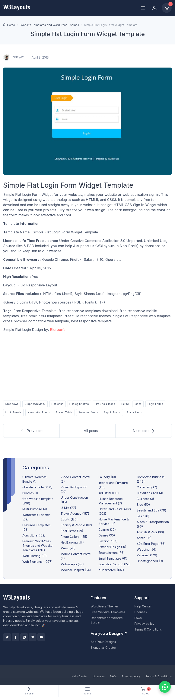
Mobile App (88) (72, 564)
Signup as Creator (103, 647)
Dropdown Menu (35, 403)
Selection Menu (88, 412)
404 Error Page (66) (151, 543)
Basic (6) (143, 516)
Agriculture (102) (33, 535)
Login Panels (13, 412)
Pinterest (32, 637)
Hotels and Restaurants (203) (115, 511)
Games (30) (107, 535)
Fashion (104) (108, 541)
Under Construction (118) (74, 500)
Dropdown (12, 403)
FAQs (138, 618)
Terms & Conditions (148, 629)
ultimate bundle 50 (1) (37, 487)
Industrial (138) (109, 493)
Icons (138, 403)
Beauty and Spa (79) (151, 510)
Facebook (15, 637)
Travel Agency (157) (75, 513)
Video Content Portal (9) (75, 479)
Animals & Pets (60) (150, 532)
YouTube (41, 637)
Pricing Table (64, 412)
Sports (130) (69, 519)
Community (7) (147, 487)
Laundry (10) (107, 477)
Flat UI (125, 403)
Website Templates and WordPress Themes (49, 25)
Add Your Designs (103, 642)
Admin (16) (144, 538)
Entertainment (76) (112, 552)
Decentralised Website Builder (107, 620)
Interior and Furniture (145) (113, 485)
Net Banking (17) (72, 542)
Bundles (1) (30, 493)
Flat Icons (57, 403)
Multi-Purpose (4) (34, 509)
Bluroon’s (58, 329)
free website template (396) (37, 501)
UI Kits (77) (68, 508)
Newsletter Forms (39, 412)
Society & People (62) (76, 525)
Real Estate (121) (72, 531)
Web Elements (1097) (37, 561)
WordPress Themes (105, 606)
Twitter (7, 637)
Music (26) (68, 548)
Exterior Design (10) (112, 547)
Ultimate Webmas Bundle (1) (34, 479)
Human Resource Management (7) (111, 501)
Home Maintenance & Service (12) (114, 521)
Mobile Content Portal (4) (76, 556)
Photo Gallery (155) (74, 536)
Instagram (24, 637)
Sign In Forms (112, 412)
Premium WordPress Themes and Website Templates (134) (37, 545)
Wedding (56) (146, 549)
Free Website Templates (108, 612)
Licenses (140, 612)
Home (11, 25)
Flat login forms (79, 403)
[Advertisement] (87, 365)
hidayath (18, 57)
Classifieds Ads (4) (150, 493)
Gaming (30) (107, 529)
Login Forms (155, 403)
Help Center (143, 606)
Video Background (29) (74, 489)
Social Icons (134, 412)
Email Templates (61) (113, 558)
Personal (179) (147, 555)
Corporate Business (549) (151, 479)
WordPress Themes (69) (36, 517)
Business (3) (145, 499)
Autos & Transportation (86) (153, 524)
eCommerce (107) (111, 570)
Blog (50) (143, 504)
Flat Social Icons (105, 403)
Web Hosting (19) (34, 556)
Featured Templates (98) (36, 527)
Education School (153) (115, 564)
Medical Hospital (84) (76, 570)
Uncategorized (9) (150, 561)
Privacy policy (144, 623)
